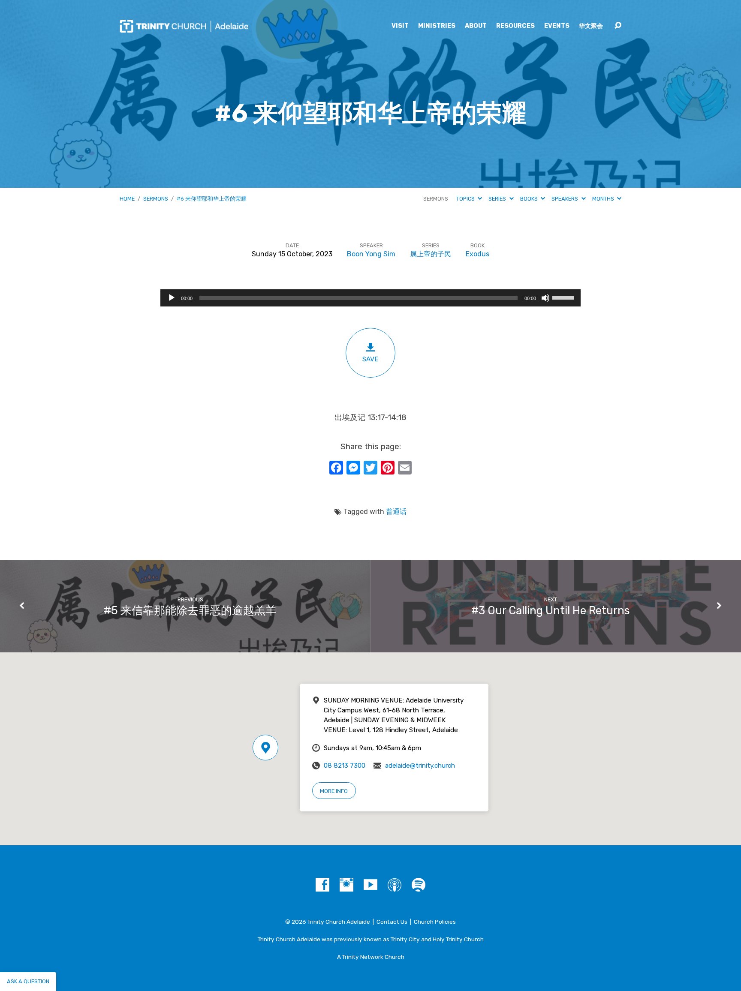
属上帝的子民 (430, 254)
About (476, 26)
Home (127, 198)
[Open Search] (617, 25)
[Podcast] (394, 885)
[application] (370, 297)
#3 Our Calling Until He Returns (550, 610)
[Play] (171, 298)
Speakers (565, 198)
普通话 (396, 512)
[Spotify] (418, 885)
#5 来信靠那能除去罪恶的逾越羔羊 (190, 610)
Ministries (436, 26)
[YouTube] (370, 885)
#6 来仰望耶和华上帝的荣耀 (212, 198)
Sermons (155, 198)
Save (370, 359)
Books (529, 198)
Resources (515, 26)
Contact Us (392, 921)
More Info (334, 791)
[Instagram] (346, 885)
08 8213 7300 (344, 765)
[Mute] (545, 298)
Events (556, 26)
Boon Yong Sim (371, 254)
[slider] (564, 297)
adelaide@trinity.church (420, 765)
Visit (400, 26)
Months (603, 198)
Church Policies (435, 921)
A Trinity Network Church (370, 956)
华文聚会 (591, 26)
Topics (466, 198)
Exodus (477, 254)
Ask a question (28, 981)
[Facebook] (322, 885)
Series (497, 198)
